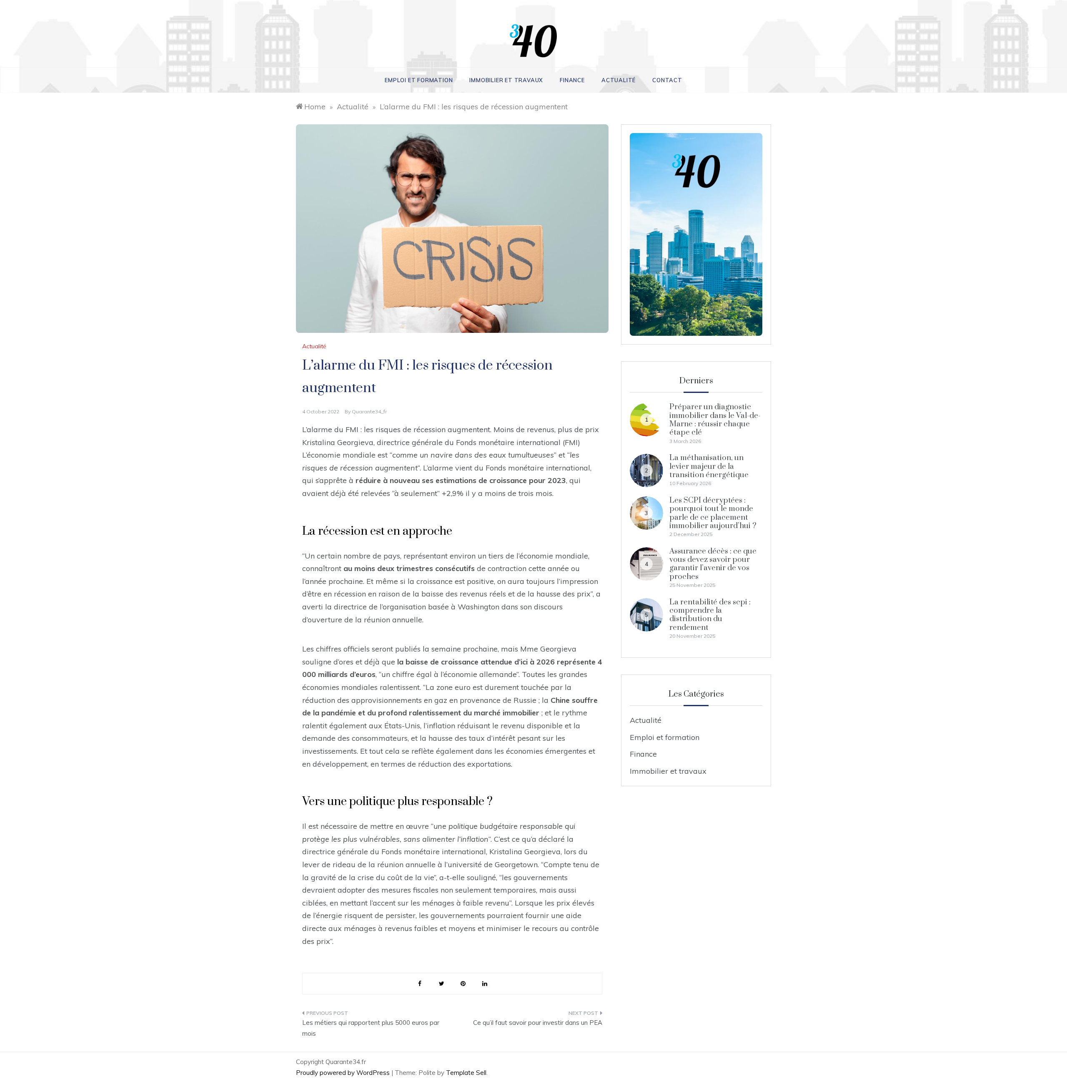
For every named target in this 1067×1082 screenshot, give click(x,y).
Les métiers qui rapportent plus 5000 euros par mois (370, 1028)
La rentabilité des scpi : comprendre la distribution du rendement (710, 614)
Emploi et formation (419, 80)
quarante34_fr (369, 411)
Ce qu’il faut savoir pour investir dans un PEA (537, 1023)
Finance (572, 80)
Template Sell (466, 1073)
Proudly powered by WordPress (343, 1073)
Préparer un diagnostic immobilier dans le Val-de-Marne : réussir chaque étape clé (715, 419)
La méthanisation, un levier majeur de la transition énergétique (709, 466)
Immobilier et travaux (506, 80)
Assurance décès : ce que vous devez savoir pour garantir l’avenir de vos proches (712, 563)
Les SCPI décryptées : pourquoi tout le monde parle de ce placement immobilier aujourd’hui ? (712, 513)
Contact (667, 80)
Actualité (618, 80)
